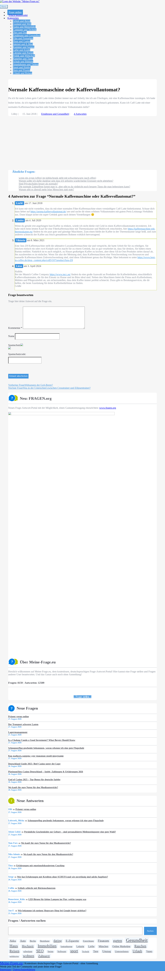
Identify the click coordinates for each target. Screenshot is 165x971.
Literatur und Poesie (23, 52)
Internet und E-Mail (23, 44)
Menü (3, 6)
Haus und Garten (21, 41)
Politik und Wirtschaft (24, 55)
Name (11, 336)
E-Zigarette (72, 940)
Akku (13, 940)
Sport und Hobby (22, 67)
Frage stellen (15, 12)
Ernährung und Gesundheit (26, 35)
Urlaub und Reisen (22, 73)
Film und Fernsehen (23, 38)
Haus (14, 946)
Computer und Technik (24, 29)
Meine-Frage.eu (11, 963)
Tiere (95, 951)
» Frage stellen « (82, 696)
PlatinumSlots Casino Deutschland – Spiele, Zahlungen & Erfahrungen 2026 (45, 771)
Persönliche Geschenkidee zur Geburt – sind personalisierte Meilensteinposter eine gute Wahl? (70, 831)
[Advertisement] (82, 141)
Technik (85, 951)
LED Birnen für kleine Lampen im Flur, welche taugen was (57, 899)
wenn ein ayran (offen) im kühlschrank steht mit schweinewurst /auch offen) (57, 178)
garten (117, 941)
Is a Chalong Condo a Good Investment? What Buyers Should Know (41, 740)
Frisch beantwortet (18, 15)
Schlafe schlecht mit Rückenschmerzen (36, 888)
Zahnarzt (44, 956)
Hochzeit (28, 946)
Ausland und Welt (22, 24)
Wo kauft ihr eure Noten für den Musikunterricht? (33, 787)
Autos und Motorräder (24, 26)
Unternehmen (122, 951)
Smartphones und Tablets (26, 64)
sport (74, 951)
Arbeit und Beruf (21, 21)
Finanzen (103, 940)
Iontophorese (66, 946)
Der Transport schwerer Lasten (23, 724)
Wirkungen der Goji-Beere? (30, 385)
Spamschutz (14, 345)
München (103, 946)
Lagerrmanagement (17, 732)
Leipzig (80, 946)
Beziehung (44, 941)
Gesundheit (137, 940)
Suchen (150, 931)
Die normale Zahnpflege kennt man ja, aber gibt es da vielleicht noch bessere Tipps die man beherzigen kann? (74, 186)
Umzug (106, 951)
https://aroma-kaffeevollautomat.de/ (48, 211)
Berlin (33, 940)
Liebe (91, 946)
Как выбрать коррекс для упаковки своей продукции (35, 756)
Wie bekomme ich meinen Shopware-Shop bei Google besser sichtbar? (52, 910)
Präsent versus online (18, 716)
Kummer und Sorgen (23, 47)
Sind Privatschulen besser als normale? (38, 183)
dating (57, 940)
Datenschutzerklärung (24, 969)
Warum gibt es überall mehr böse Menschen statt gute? (46, 189)
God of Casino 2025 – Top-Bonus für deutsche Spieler (34, 779)
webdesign (14, 956)
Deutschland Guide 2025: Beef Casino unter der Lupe (34, 763)
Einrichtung (88, 941)
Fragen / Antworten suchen (27, 920)
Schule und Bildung (23, 61)
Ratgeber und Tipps (23, 58)
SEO (40, 951)
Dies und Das (20, 32)
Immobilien (47, 946)
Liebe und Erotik (21, 50)
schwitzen (27, 951)
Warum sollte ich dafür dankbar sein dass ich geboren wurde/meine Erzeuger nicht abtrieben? (66, 180)
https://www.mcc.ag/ (60, 274)
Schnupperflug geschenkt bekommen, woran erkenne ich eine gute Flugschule (46, 748)
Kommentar (15, 328)
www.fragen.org (107, 407)
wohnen (28, 956)
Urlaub (137, 951)
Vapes (149, 951)
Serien (50, 951)
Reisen (14, 951)
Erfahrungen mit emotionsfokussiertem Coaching (40, 865)
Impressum (5, 969)
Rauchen (140, 946)
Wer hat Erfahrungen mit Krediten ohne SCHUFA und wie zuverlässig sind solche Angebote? (62, 876)
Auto (23, 940)
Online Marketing (121, 946)
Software (61, 951)
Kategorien (13, 18)
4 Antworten (80, 114)
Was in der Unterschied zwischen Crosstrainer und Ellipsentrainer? (49, 388)
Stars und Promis (21, 70)
